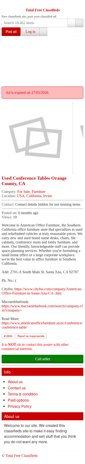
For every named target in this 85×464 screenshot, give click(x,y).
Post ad (11, 32)
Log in (30, 32)
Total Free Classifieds (43, 10)
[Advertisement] (42, 61)
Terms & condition (23, 394)
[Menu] (6, 4)
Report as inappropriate (30, 336)
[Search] (79, 23)
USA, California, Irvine (34, 196)
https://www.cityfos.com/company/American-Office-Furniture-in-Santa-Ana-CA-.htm (42, 291)
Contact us (17, 387)
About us (15, 381)
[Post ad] (15, 4)
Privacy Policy (20, 406)
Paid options (18, 400)
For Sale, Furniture (31, 192)
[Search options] (72, 23)
